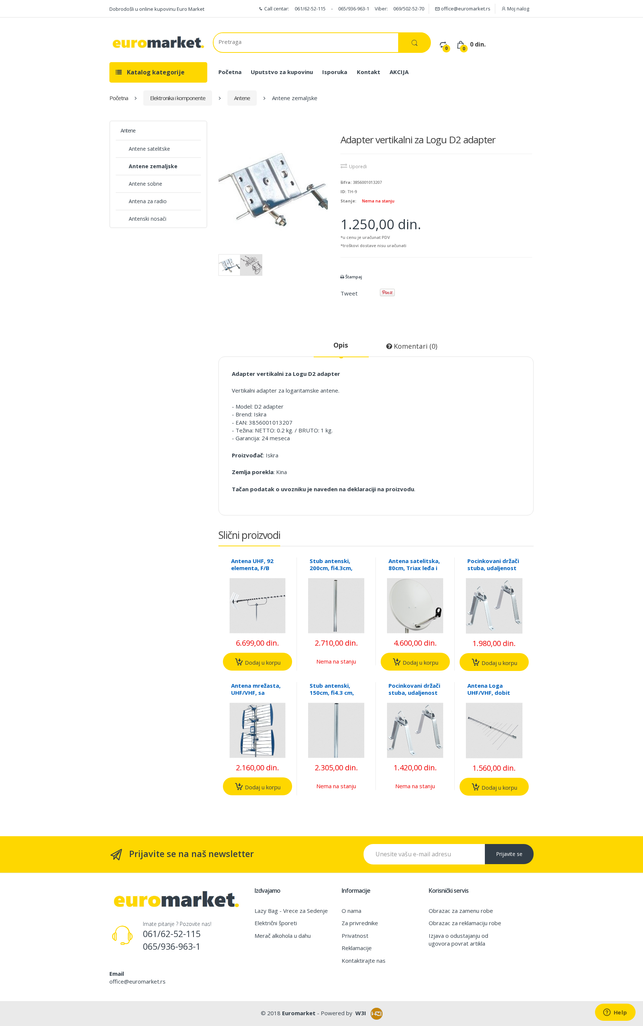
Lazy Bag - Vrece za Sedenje (291, 910)
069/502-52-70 (408, 8)
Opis (340, 345)
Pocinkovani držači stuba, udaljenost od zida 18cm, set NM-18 (414, 696)
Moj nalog (517, 8)
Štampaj (353, 276)
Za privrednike (360, 923)
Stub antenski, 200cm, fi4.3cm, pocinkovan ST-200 (331, 571)
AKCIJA (399, 72)
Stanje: (348, 201)
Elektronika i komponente (177, 98)
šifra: (346, 182)
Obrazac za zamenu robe (461, 910)
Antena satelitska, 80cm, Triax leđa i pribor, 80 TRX (414, 568)
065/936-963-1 (353, 8)
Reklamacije (357, 948)
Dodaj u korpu (262, 662)
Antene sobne (145, 183)
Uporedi (358, 166)
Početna (229, 72)
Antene (242, 98)
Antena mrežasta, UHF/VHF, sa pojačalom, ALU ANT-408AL (256, 696)
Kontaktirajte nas (364, 960)
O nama (351, 910)
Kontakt (368, 72)
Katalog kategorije (155, 72)
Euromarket (299, 1013)
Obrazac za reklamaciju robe (465, 923)
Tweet (349, 293)
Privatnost (355, 935)
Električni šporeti (276, 923)
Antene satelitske (149, 148)
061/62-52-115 (310, 8)
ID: (343, 191)
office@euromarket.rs (465, 8)
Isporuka (334, 72)
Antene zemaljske (153, 166)
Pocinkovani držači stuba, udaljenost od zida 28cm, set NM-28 (493, 571)
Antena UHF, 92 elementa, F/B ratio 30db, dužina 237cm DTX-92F (256, 571)
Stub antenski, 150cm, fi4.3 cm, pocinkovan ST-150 (332, 696)
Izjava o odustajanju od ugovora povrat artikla (458, 939)
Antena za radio (148, 201)
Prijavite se (509, 853)
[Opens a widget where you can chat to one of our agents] (615, 1013)
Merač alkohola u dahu (283, 935)
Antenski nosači (147, 218)
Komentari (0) (414, 346)
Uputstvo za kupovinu (282, 72)
